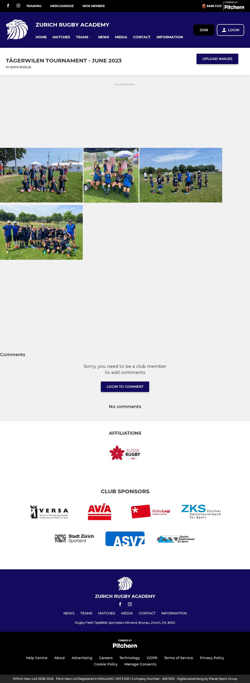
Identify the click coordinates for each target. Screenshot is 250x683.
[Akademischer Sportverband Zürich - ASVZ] (125, 540)
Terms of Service (178, 658)
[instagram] (18, 6)
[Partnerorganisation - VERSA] (48, 512)
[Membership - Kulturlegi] (150, 512)
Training (34, 6)
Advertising (82, 658)
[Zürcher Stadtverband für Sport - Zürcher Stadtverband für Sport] (175, 540)
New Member (94, 6)
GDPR (152, 658)
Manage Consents (140, 664)
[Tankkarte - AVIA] (99, 512)
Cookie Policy (106, 664)
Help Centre (36, 658)
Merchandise (62, 6)
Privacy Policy (212, 658)
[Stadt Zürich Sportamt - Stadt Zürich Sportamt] (74, 540)
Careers (106, 658)
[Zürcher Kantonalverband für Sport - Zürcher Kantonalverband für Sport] (201, 512)
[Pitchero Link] (234, 8)
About (59, 658)
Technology (129, 658)
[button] (41, 37)
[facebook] (8, 6)
